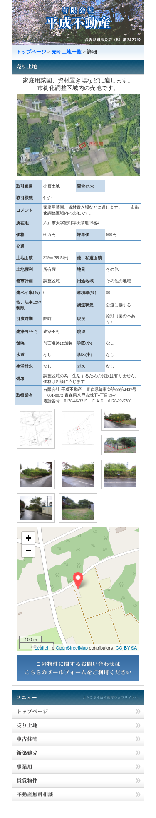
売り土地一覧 (67, 52)
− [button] (28, 551)
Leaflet (41, 647)
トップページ (31, 52)
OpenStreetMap (72, 647)
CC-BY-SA (126, 647)
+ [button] (28, 538)
